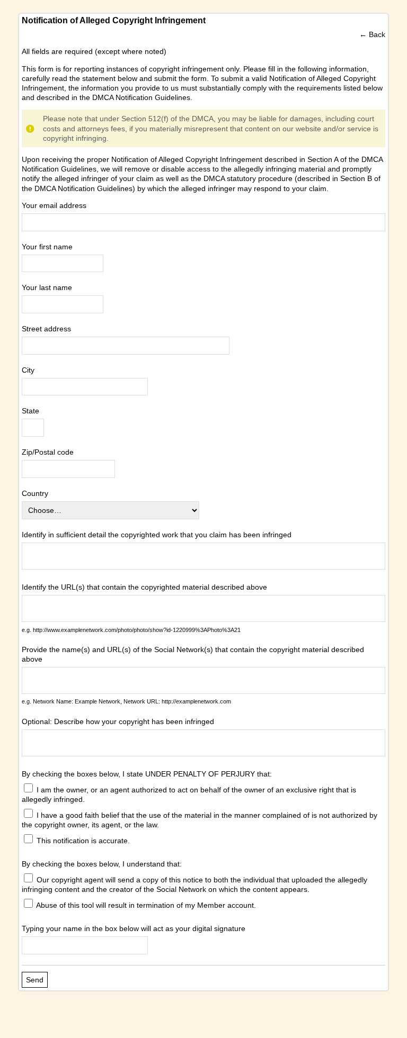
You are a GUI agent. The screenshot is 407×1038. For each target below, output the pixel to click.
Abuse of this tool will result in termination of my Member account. (145, 905)
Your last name (47, 287)
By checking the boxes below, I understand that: (102, 864)
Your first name (47, 246)
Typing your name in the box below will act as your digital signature (133, 928)
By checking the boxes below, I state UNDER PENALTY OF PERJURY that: (147, 774)
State (30, 411)
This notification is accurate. (82, 840)
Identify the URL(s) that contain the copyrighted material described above (144, 587)
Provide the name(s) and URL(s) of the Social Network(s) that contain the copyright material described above (193, 654)
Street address (46, 328)
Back (377, 34)
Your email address (54, 205)
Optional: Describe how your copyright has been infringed (118, 721)
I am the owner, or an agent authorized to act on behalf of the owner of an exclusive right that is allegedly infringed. (189, 795)
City (28, 370)
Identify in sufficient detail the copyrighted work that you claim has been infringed (156, 534)
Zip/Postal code (48, 452)
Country (35, 493)
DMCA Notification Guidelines (141, 97)
